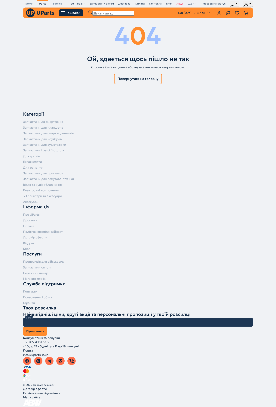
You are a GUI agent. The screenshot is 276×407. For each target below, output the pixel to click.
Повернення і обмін (37, 297)
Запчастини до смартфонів (43, 122)
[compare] (228, 13)
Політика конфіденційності (43, 231)
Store (28, 3)
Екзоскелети (32, 162)
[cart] (246, 13)
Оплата (140, 3)
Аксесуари (30, 202)
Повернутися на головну (138, 79)
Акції (179, 3)
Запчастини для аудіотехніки (44, 144)
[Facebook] (27, 361)
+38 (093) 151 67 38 (37, 342)
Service (57, 3)
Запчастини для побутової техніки (48, 179)
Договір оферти (35, 237)
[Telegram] (49, 361)
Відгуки (28, 243)
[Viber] (60, 361)
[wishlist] (237, 13)
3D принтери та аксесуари (42, 196)
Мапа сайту (31, 397)
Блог (169, 3)
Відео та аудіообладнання (42, 184)
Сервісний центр (35, 273)
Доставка (124, 3)
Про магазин (77, 3)
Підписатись (35, 331)
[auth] (219, 13)
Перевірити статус (213, 3)
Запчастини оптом (102, 3)
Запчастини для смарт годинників (48, 133)
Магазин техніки (35, 278)
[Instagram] (38, 361)
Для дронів (31, 156)
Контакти (155, 3)
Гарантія (29, 303)
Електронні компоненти (41, 190)
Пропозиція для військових (43, 261)
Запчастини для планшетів (43, 127)
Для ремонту (32, 167)
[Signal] (71, 361)
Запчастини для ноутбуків (42, 139)
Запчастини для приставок (43, 173)
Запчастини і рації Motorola (43, 150)
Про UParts (31, 214)
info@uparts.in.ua (35, 355)
